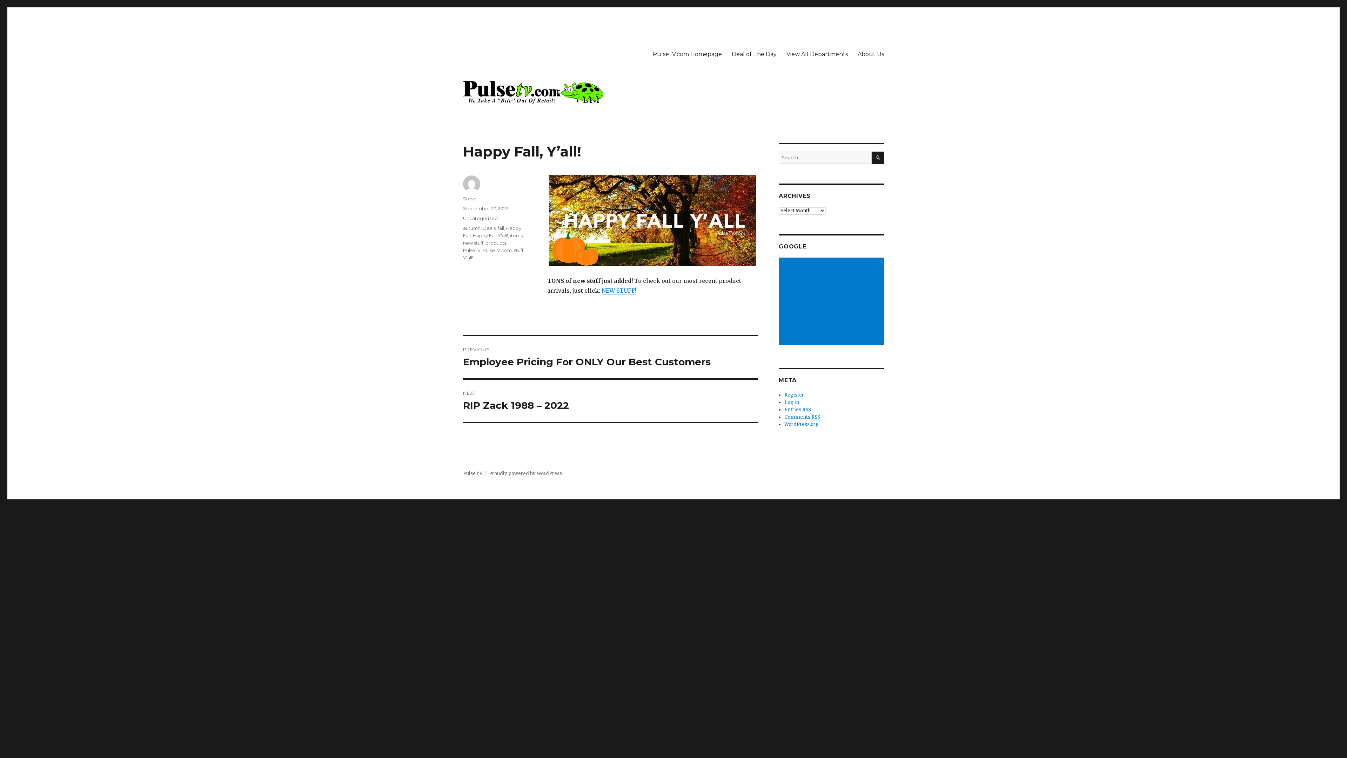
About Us (871, 54)
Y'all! (468, 257)
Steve (470, 198)
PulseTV (472, 250)
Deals (489, 228)
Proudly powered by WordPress (525, 474)
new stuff (473, 243)
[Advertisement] (832, 302)
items (516, 235)
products (495, 243)
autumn (472, 228)
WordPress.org (801, 424)
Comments (802, 417)
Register (794, 395)
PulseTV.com (497, 250)
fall (501, 228)
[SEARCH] (878, 158)
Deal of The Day (754, 54)
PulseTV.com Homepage (687, 54)
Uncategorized (480, 218)
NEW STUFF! (619, 290)
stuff (518, 250)
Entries (797, 410)
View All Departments (817, 54)
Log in (791, 402)
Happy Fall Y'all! (490, 235)
